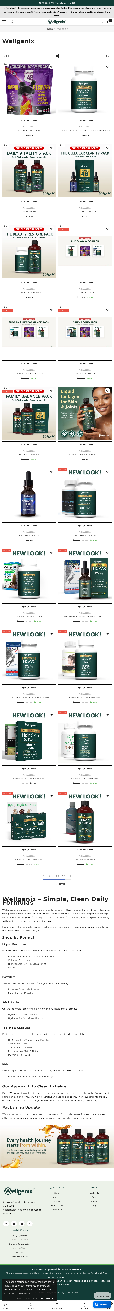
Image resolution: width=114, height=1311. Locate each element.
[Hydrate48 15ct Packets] (29, 89)
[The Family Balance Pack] (29, 413)
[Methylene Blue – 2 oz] (29, 494)
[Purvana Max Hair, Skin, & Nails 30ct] (29, 737)
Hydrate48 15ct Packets (29, 130)
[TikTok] (22, 1223)
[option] (57, 3)
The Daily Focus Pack (85, 373)
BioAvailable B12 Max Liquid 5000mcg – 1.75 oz (85, 616)
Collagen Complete (19, 960)
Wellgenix (62, 28)
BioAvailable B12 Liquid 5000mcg (27, 963)
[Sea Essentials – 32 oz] (85, 818)
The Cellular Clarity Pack (85, 211)
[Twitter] (30, 1223)
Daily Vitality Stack (29, 211)
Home (49, 28)
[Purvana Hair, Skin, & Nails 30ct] (29, 818)
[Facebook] (6, 1223)
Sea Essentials (16, 967)
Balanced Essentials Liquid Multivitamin (31, 956)
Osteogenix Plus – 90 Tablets (29, 616)
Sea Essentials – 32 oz (85, 859)
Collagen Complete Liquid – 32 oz (84, 454)
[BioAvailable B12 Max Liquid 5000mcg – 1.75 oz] (85, 575)
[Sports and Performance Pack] (29, 332)
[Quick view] (51, 66)
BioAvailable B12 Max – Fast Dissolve (29, 1040)
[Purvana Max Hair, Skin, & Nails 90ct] (85, 656)
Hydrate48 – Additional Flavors (25, 1018)
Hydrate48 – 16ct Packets (22, 1014)
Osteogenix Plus (17, 1043)
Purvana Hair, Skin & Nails (23, 1051)
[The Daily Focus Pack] (85, 332)
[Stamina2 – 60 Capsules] (85, 494)
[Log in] (101, 21)
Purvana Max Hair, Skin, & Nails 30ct (29, 778)
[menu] (4, 21)
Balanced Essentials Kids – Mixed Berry (30, 1076)
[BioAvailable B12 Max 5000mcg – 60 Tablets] (29, 656)
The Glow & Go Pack (85, 292)
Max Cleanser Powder (20, 993)
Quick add (85, 525)
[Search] (12, 22)
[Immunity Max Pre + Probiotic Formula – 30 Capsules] (85, 89)
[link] (57, 1146)
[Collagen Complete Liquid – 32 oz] (85, 413)
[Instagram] (14, 1223)
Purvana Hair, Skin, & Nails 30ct (29, 859)
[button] (53, 56)
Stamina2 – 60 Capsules (85, 535)
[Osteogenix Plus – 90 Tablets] (29, 575)
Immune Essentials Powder (24, 989)
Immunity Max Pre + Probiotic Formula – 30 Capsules (85, 130)
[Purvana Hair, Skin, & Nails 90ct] (85, 737)
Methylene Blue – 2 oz (29, 535)
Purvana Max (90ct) (19, 1054)
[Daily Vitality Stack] (29, 170)
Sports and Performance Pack (29, 373)
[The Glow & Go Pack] (85, 251)
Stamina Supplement (20, 1047)
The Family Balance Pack (29, 454)
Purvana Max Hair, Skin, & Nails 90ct (85, 697)
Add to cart (29, 120)
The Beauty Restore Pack (29, 292)
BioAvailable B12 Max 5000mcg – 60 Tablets (29, 697)
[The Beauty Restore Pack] (29, 251)
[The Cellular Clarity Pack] (85, 170)
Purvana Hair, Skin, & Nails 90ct (85, 778)
